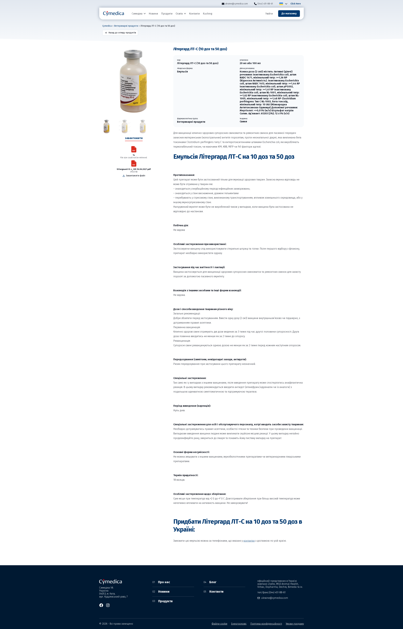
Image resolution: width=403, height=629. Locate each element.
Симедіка (137, 13)
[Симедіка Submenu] (144, 14)
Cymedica (107, 26)
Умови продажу (295, 623)
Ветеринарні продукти (126, 26)
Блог (210, 582)
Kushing (207, 13)
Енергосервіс (239, 623)
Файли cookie (219, 623)
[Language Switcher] (285, 4)
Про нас (161, 582)
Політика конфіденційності (266, 623)
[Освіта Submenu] (185, 14)
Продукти (167, 13)
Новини (153, 13)
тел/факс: (271, 592)
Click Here (295, 3)
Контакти (194, 13)
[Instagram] (108, 605)
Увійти (269, 13)
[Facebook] (101, 605)
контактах (249, 540)
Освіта (179, 13)
